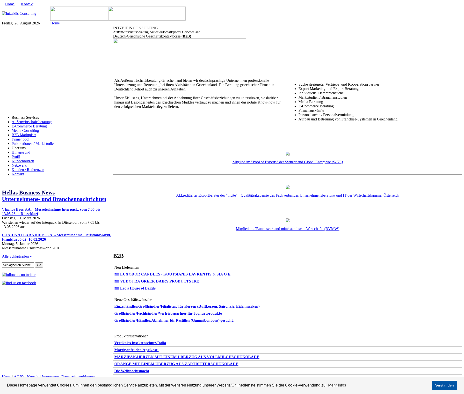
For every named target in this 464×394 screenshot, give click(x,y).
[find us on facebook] (19, 283)
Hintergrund (21, 152)
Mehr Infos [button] (337, 385)
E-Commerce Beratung (29, 126)
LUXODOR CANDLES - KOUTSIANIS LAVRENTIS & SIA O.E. (175, 274)
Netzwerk (19, 165)
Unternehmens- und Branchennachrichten (54, 195)
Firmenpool (20, 139)
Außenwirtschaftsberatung (32, 122)
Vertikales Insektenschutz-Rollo (140, 343)
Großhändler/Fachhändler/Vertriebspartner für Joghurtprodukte (168, 313)
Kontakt (27, 4)
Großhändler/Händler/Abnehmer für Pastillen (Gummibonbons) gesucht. (174, 320)
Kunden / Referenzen (28, 170)
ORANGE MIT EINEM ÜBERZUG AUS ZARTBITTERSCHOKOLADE (176, 364)
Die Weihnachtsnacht (131, 371)
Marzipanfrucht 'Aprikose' (136, 350)
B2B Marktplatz (24, 135)
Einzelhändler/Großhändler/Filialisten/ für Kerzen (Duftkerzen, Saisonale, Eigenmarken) (187, 306)
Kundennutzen (23, 161)
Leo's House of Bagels (138, 288)
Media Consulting (25, 130)
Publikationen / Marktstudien (34, 143)
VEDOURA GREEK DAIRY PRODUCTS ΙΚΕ (159, 281)
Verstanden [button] (444, 385)
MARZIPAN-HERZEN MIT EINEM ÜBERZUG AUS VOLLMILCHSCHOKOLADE (186, 357)
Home (9, 4)
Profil (16, 157)
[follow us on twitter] (19, 275)
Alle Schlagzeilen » (17, 256)
